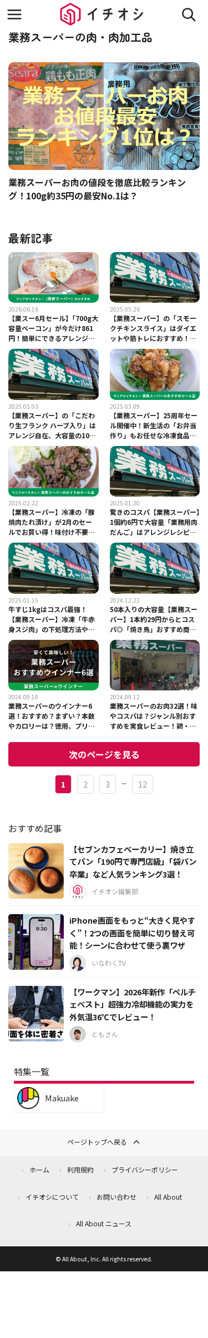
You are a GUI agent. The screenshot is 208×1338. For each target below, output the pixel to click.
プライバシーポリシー (144, 1169)
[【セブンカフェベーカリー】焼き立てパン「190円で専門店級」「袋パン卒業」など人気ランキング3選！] (36, 871)
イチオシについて (52, 1196)
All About (168, 1196)
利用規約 (80, 1169)
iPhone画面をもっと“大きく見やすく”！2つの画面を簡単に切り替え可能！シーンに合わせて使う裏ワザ (132, 932)
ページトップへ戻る (97, 1141)
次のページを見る (104, 754)
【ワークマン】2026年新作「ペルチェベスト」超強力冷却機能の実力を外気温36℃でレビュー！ (132, 1004)
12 (142, 784)
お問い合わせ (116, 1196)
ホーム (39, 1169)
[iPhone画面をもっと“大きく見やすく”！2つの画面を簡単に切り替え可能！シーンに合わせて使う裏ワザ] (36, 942)
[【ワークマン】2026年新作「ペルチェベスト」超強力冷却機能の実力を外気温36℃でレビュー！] (36, 1013)
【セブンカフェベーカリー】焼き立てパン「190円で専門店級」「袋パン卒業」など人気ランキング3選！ (132, 861)
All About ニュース (103, 1223)
